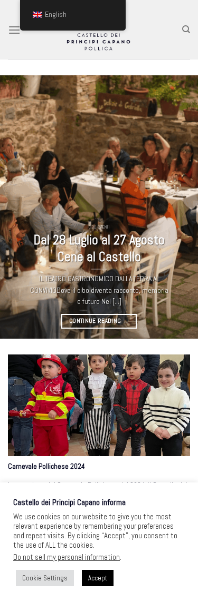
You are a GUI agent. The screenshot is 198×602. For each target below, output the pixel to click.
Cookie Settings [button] (45, 578)
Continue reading (99, 320)
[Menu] (14, 30)
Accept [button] (97, 578)
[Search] (186, 29)
